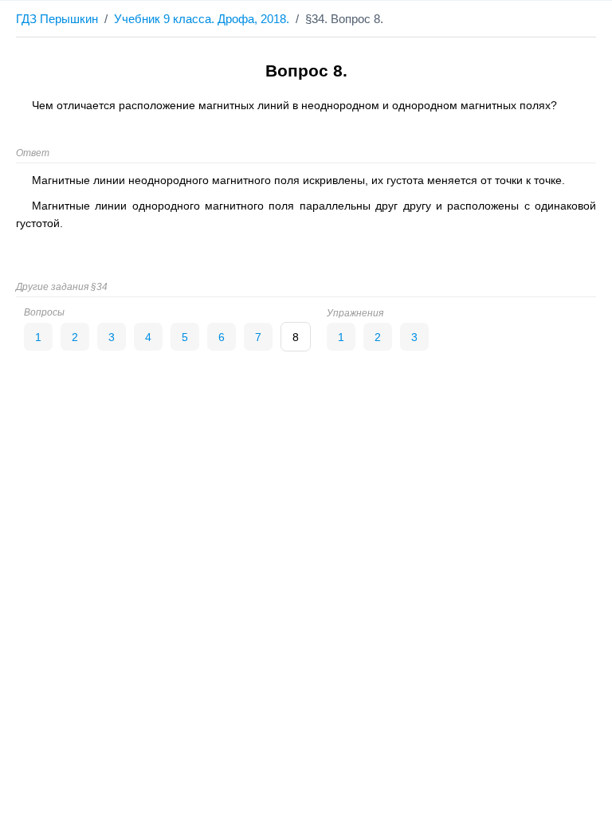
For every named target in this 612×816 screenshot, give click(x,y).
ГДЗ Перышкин (57, 19)
